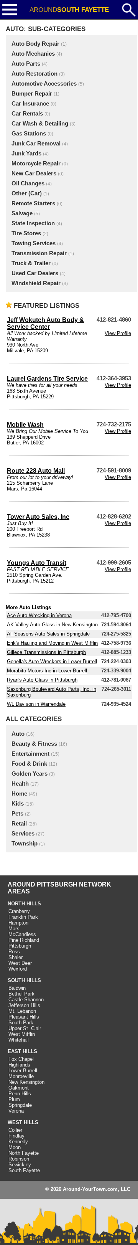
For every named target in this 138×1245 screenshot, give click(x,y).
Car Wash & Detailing (40, 124)
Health (20, 784)
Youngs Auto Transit (36, 563)
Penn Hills (19, 1093)
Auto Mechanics (33, 54)
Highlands (19, 1065)
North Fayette (23, 1153)
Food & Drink (29, 764)
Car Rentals (27, 114)
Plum (14, 1099)
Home (19, 794)
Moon (14, 1147)
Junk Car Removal (36, 143)
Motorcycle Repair (36, 163)
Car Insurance (30, 104)
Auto (18, 734)
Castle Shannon (26, 999)
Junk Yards (26, 153)
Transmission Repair (39, 253)
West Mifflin (21, 1034)
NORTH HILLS (24, 904)
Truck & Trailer (31, 263)
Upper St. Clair (24, 1028)
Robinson (18, 1159)
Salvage (22, 213)
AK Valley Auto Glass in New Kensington (52, 624)
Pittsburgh (19, 946)
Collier (15, 1130)
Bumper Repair (32, 94)
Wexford (17, 969)
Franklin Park (23, 917)
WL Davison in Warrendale (36, 704)
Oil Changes (28, 183)
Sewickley (19, 1164)
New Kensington (26, 1082)
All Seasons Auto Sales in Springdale (48, 634)
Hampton (18, 923)
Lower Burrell (22, 1070)
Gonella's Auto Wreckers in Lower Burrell (52, 661)
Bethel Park (21, 994)
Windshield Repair (36, 283)
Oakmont (18, 1088)
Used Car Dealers (35, 273)
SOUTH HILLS (24, 980)
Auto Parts (26, 64)
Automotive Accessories (44, 84)
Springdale (20, 1105)
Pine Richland (23, 940)
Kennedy (18, 1141)
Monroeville (21, 1076)
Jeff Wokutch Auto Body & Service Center (45, 323)
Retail (19, 824)
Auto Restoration (35, 74)
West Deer (20, 963)
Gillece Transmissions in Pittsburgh (46, 652)
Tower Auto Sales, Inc (38, 517)
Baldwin (17, 988)
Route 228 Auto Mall (36, 470)
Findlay (16, 1136)
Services (23, 834)
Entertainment (30, 754)
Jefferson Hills (24, 1005)
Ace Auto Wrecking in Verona (39, 615)
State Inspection (33, 223)
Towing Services (34, 243)
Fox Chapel (21, 1059)
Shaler (15, 957)
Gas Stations (29, 133)
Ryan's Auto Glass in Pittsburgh (42, 680)
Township (25, 843)
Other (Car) (27, 193)
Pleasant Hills (23, 1017)
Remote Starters (33, 203)
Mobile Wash (25, 424)
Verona (16, 1111)
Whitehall (18, 1040)
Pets (17, 814)
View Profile (118, 333)
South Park (20, 1022)
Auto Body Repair (35, 44)
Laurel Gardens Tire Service (47, 378)
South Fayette (24, 1170)
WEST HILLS (23, 1122)
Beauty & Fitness (34, 744)
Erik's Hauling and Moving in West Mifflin (52, 643)
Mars (14, 928)
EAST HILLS (22, 1051)
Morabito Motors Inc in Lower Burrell (47, 671)
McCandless (22, 934)
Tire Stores (26, 233)
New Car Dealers (34, 173)
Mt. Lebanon (22, 1011)
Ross (14, 951)
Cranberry (19, 911)
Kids (18, 804)
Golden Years (30, 774)
